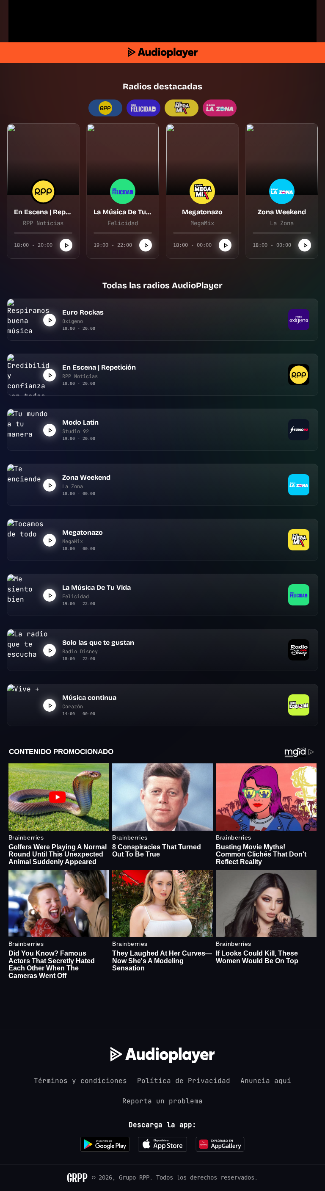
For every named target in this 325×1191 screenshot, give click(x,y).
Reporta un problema (162, 1101)
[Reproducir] (66, 245)
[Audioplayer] (163, 52)
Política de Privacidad (183, 1080)
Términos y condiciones (80, 1080)
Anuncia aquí (265, 1080)
